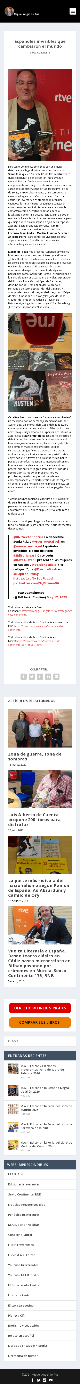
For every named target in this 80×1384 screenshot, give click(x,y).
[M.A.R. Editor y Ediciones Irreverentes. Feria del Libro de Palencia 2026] (13, 1069)
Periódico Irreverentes (23, 1215)
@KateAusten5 (24, 560)
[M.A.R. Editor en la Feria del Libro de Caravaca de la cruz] (13, 1127)
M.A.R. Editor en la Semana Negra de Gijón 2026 (45, 1089)
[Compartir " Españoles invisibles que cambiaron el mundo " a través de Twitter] (32, 677)
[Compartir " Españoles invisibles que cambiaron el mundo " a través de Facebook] (23, 677)
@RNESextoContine (28, 537)
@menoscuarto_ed (27, 546)
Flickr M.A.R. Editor (21, 1255)
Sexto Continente (40, 52)
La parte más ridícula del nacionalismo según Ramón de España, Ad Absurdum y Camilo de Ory (39, 888)
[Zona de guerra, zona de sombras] (40, 728)
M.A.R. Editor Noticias (23, 1225)
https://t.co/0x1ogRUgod (33, 578)
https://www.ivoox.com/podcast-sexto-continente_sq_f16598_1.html (34, 643)
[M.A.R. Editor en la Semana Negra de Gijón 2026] (13, 1090)
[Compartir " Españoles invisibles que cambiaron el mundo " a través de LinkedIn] (48, 677)
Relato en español (21, 1335)
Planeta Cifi (16, 1315)
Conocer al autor (20, 1235)
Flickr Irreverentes (21, 1245)
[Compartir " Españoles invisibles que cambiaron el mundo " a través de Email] (56, 677)
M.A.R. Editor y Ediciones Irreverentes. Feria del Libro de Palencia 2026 (42, 1069)
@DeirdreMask (45, 569)
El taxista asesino (21, 1305)
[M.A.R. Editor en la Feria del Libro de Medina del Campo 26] (13, 1145)
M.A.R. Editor (17, 1174)
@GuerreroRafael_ (46, 541)
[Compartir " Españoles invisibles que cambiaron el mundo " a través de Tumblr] (40, 677)
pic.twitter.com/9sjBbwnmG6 (36, 583)
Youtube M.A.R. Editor (24, 1275)
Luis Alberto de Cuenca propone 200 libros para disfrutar (34, 819)
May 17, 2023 (57, 597)
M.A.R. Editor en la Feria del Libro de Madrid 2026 (46, 1108)
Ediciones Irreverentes (24, 1184)
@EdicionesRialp (44, 564)
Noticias (25, 1077)
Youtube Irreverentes (23, 1265)
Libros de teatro (19, 1295)
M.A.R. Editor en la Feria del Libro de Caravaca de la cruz (46, 1126)
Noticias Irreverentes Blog (26, 1205)
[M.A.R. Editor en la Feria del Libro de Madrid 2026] (13, 1109)
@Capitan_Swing (26, 574)
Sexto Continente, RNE (24, 1194)
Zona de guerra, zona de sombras (35, 756)
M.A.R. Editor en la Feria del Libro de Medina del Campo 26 (46, 1144)
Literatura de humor (23, 1356)
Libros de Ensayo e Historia (27, 1346)
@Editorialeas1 (25, 555)
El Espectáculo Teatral (24, 1285)
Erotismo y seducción (23, 1325)
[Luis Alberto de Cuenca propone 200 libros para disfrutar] (40, 789)
